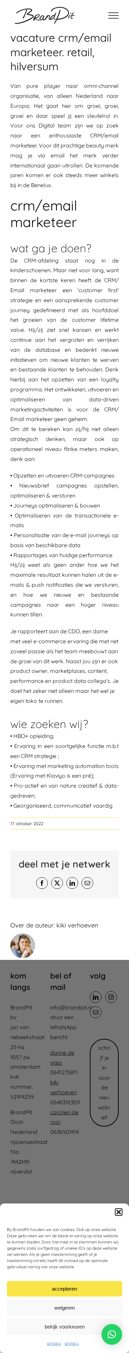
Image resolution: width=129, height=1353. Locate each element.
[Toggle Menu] (113, 15)
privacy (54, 1343)
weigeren (64, 1308)
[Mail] (95, 1012)
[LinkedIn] (95, 997)
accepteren (64, 1289)
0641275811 (64, 1072)
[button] (118, 1212)
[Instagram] (111, 997)
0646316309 (65, 1102)
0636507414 (64, 1131)
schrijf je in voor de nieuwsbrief (104, 1082)
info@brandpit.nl (71, 1007)
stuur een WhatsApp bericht (63, 1027)
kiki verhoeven (77, 925)
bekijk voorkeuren (65, 1327)
